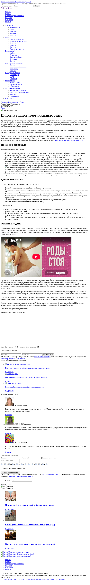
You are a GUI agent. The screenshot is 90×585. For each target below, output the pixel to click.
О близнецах (14, 75)
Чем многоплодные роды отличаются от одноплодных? (26, 377)
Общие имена (15, 87)
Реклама (8, 22)
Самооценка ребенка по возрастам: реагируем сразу (30, 524)
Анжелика (27, 424)
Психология (9, 98)
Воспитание (14, 47)
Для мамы (9, 25)
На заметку (14, 69)
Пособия (13, 71)
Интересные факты (12, 73)
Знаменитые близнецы (13, 88)
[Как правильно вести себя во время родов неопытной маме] (17, 364)
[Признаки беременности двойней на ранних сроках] (13, 383)
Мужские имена (16, 85)
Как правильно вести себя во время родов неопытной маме (27, 368)
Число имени (10, 81)
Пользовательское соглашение (53, 579)
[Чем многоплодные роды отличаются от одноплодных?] (11, 374)
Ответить (8, 415)
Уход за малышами (17, 39)
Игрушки (13, 59)
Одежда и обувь (16, 57)
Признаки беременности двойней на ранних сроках (24, 387)
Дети (7, 37)
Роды (12, 29)
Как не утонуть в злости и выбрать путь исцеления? (30, 544)
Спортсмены (14, 96)
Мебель (12, 53)
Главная (8, 12)
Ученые (12, 94)
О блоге (8, 14)
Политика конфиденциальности (30, 579)
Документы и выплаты (13, 63)
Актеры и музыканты (18, 90)
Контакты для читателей (14, 16)
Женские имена (15, 83)
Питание (13, 35)
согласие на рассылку (42, 357)
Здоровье (13, 31)
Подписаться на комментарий (14, 468)
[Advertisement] (45, 328)
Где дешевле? (10, 51)
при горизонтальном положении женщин (70, 140)
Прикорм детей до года (18, 41)
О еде (12, 77)
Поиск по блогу (7, 6)
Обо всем (13, 79)
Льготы (12, 65)
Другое (12, 61)
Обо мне (8, 18)
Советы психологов (17, 49)
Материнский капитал (18, 67)
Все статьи (9, 20)
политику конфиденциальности (13, 359)
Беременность (15, 27)
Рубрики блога (6, 8)
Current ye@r (6, 480)
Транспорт (14, 55)
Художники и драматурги (19, 92)
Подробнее (9, 372)
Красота (13, 33)
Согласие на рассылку (9, 579)
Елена (25, 443)
